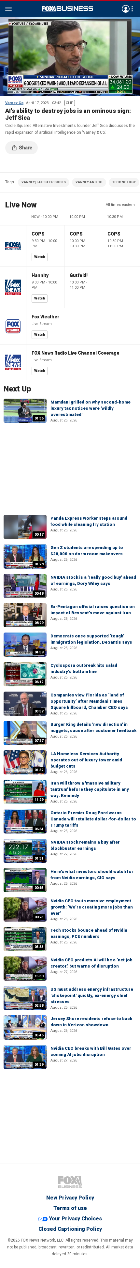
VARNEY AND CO (89, 182)
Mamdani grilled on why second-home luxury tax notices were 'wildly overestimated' (90, 408)
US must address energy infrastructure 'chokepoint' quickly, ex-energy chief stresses (91, 995)
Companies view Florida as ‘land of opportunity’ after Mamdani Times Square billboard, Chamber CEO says (89, 701)
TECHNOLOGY (124, 182)
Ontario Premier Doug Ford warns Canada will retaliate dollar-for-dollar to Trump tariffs (93, 819)
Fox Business (67, 8)
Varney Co (14, 103)
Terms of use (70, 1208)
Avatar (126, 9)
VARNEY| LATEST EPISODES (43, 182)
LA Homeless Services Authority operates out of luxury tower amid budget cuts (86, 760)
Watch (39, 257)
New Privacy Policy (70, 1198)
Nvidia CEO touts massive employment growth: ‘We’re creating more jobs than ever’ (91, 907)
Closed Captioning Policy (70, 1229)
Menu (8, 9)
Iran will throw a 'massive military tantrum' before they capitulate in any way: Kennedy (89, 789)
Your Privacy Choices (75, 1218)
